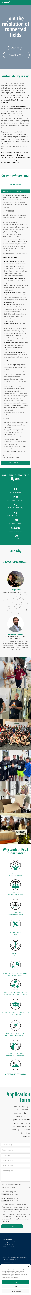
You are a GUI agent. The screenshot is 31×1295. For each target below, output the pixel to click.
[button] (28, 1266)
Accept (16, 1282)
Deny (15, 1286)
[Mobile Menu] (29, 2)
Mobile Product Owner (12, 191)
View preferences (15, 1291)
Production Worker (11, 463)
